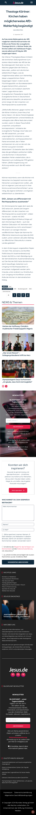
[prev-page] (3, 386)
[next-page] (6, 386)
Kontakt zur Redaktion (9, 577)
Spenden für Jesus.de (8, 588)
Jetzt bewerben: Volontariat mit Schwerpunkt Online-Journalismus (17, 615)
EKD (30, 289)
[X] (19, 295)
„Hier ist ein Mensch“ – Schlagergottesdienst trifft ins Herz (16, 354)
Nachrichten (18, 30)
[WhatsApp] (28, 295)
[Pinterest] (23, 295)
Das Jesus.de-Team (8, 581)
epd (10, 286)
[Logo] (16, 669)
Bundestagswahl (22, 289)
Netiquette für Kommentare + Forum (13, 584)
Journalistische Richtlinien (10, 579)
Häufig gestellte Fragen (9, 583)
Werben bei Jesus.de (8, 590)
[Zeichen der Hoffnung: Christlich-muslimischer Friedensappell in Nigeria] (18, 316)
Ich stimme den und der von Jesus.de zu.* (18, 549)
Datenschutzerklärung (24, 549)
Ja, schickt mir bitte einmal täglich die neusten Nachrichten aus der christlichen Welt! (18, 556)
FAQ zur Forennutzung (9, 586)
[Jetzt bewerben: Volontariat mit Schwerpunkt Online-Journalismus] (18, 610)
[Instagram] (18, 675)
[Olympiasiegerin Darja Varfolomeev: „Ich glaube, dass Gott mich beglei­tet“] (18, 369)
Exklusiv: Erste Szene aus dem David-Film (15, 777)
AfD (15, 289)
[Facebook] (14, 295)
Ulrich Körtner (6, 291)
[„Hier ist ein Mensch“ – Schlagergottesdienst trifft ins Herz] (18, 342)
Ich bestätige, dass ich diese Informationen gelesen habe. (18, 448)
